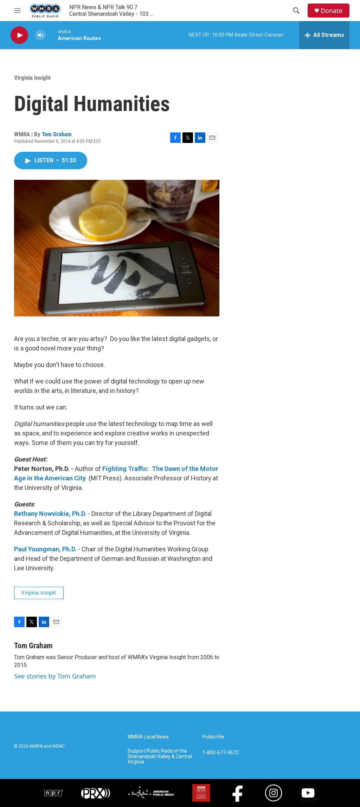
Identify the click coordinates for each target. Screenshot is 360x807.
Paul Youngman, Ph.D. (45, 549)
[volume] (40, 35)
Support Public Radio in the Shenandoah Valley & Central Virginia (160, 756)
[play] (19, 35)
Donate (331, 10)
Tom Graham (57, 134)
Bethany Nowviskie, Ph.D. (50, 513)
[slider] (52, 35)
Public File (213, 737)
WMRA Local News (148, 737)
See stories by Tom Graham (55, 676)
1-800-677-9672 (220, 752)
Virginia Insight (32, 77)
